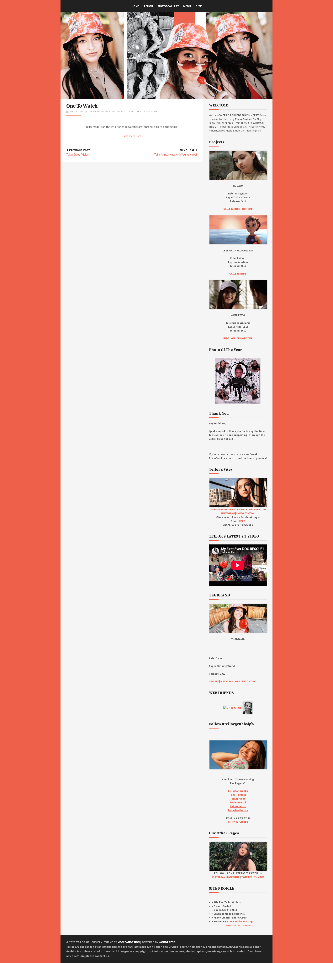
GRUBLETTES (232, 509)
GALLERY (228, 209)
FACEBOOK (233, 877)
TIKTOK (249, 513)
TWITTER (246, 877)
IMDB (237, 209)
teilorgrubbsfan (99, 111)
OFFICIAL (247, 209)
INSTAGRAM (216, 509)
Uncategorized (125, 111)
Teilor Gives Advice (77, 154)
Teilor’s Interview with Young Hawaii (175, 154)
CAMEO (240, 513)
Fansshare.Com (132, 136)
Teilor (148, 6)
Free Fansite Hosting (240, 921)
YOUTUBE (254, 509)
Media (187, 6)
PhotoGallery (168, 6)
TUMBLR (259, 877)
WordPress (167, 942)
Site (199, 6)
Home (135, 6)
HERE (242, 521)
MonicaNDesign (129, 942)
